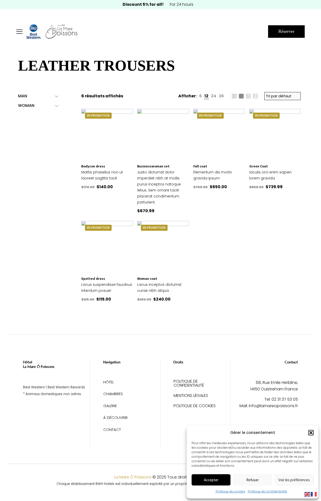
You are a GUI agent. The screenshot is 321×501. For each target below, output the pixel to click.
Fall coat (200, 166)
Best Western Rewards (66, 387)
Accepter (211, 479)
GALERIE (110, 405)
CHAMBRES (113, 393)
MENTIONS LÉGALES (191, 396)
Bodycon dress (93, 166)
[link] (200, 96)
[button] (310, 432)
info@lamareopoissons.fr (273, 406)
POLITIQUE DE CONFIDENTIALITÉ (189, 383)
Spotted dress (93, 278)
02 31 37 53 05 (285, 399)
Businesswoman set (153, 166)
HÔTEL (108, 382)
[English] (307, 494)
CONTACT (112, 429)
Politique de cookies (230, 491)
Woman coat (147, 278)
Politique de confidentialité (267, 491)
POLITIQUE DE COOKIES (195, 406)
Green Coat (258, 166)
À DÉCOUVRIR (115, 417)
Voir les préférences (294, 479)
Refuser (252, 479)
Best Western (34, 387)
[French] (314, 494)
